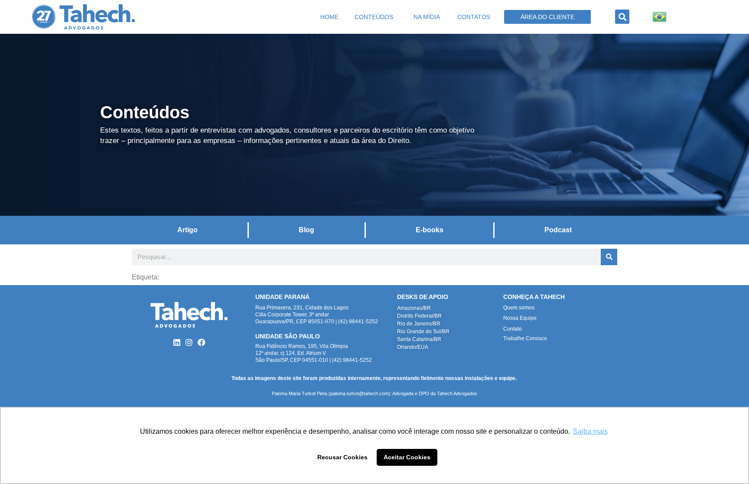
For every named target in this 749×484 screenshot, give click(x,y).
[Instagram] (189, 342)
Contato (512, 329)
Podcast (558, 230)
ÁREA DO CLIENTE (547, 16)
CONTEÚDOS (374, 16)
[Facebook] (201, 342)
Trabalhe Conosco (525, 338)
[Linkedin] (176, 342)
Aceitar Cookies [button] (407, 457)
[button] (622, 17)
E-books (429, 230)
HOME (329, 16)
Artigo (187, 230)
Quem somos (518, 308)
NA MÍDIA (427, 16)
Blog (306, 230)
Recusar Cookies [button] (342, 457)
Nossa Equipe (520, 318)
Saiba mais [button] (590, 431)
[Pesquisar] (609, 257)
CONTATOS (473, 16)
